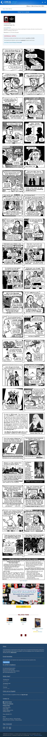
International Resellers (38, 735)
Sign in (29, 6)
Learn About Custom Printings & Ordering (12, 42)
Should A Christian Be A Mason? (37, 628)
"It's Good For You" (7, 683)
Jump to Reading (7, 27)
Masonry (10, 8)
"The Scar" (5, 687)
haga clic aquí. (24, 694)
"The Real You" (6, 679)
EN (43, 6)
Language (6, 23)
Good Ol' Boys (23, 622)
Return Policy (7, 705)
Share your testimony (8, 703)
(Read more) (13, 652)
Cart (33, 6)
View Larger (25, 580)
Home (4, 8)
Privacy (31, 735)
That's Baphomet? (9, 622)
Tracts (7, 8)
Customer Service (8, 701)
